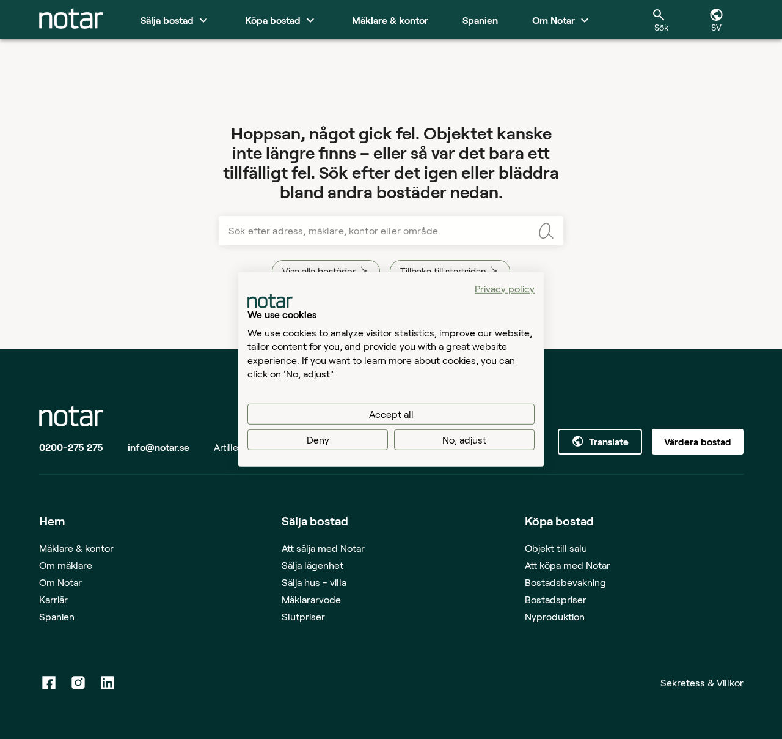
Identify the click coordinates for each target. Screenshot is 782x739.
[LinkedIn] (107, 683)
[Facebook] (49, 683)
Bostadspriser (555, 599)
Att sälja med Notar (323, 548)
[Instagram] (78, 683)
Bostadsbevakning (565, 582)
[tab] (71, 19)
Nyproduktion (555, 616)
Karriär (53, 599)
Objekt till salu (556, 548)
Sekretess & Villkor (702, 682)
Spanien (57, 616)
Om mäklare (65, 565)
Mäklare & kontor (76, 548)
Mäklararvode (311, 599)
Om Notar (60, 582)
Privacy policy (505, 288)
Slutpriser (303, 616)
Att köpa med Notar (567, 565)
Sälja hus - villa (314, 582)
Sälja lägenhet (312, 565)
